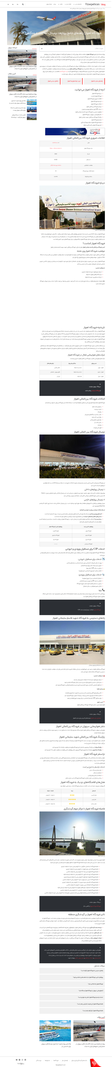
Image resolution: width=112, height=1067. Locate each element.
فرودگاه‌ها (98, 8)
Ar (8, 4)
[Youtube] (16, 1060)
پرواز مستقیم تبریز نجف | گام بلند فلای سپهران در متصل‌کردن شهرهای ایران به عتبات (90, 1045)
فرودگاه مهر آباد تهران (95, 906)
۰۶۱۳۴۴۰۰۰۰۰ (55, 143)
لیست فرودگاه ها (64, 72)
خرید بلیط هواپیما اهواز (74, 81)
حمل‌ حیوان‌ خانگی (79, 958)
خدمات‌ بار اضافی (89, 958)
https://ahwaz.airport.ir (56, 148)
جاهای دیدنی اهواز (53, 81)
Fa (17, 4)
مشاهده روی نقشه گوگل (55, 165)
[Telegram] (19, 1060)
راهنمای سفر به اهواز (97, 81)
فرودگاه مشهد (97, 610)
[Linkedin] (25, 1060)
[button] (23, 4)
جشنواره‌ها (47, 1061)
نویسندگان (38, 1061)
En (13, 4)
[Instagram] (22, 1060)
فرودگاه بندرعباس (95, 391)
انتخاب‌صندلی (97, 958)
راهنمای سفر (65, 1061)
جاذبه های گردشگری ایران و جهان (79, 1061)
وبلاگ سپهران (102, 8)
